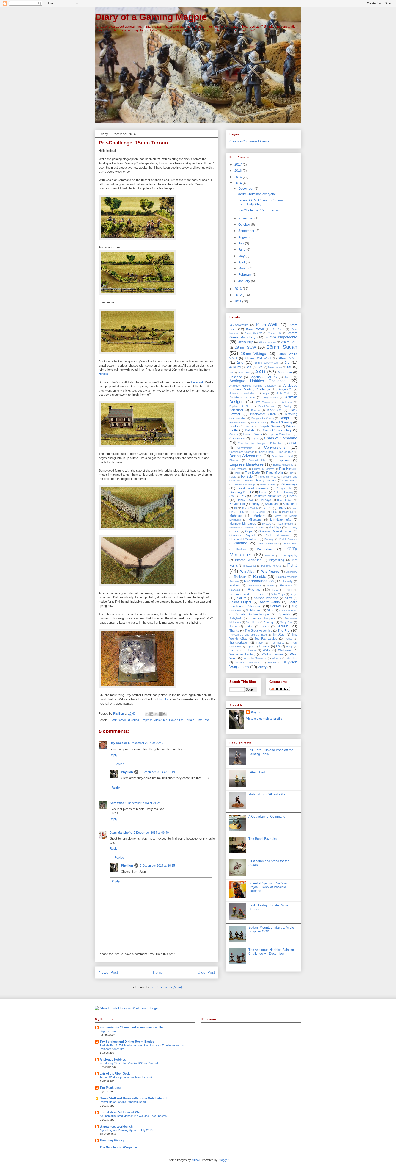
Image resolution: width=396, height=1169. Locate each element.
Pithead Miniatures (248, 560)
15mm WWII (117, 720)
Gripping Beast (240, 492)
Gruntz (263, 492)
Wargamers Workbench (116, 1126)
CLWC (293, 443)
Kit (235, 508)
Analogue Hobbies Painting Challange (252, 385)
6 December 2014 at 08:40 (151, 832)
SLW (270, 610)
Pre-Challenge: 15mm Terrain (258, 210)
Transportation (238, 642)
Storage (269, 622)
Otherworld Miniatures (243, 539)
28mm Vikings (253, 353)
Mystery (266, 523)
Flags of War (274, 472)
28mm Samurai (267, 342)
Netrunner (235, 527)
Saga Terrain (108, 1031)
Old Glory (291, 527)
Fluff (291, 472)
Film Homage (288, 468)
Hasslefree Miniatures (266, 496)
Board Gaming (281, 422)
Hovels (103, 374)
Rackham (240, 576)
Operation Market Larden (275, 531)
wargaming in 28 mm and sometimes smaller (132, 1027)
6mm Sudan (275, 367)
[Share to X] (156, 714)
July (241, 243)
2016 (238, 170)
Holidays (265, 500)
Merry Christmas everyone (256, 194)
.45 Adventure (238, 325)
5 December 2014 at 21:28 (142, 803)
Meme (278, 515)
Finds (237, 472)
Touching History (112, 1140)
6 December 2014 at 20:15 (157, 865)
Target (233, 626)
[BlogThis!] (151, 714)
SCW (288, 598)
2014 (238, 183)
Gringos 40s (284, 488)
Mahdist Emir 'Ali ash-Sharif (268, 794)
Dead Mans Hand (282, 456)
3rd (287, 362)
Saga (293, 594)
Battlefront (236, 410)
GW (231, 496)
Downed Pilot (257, 460)
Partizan (241, 549)
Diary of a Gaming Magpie (151, 17)
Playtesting (276, 560)
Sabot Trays (278, 594)
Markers (259, 515)
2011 (238, 301)
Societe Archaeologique (252, 614)
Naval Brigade (285, 523)
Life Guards (257, 512)
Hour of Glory (285, 500)
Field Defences (238, 468)
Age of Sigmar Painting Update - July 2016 (126, 1130)
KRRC (267, 508)
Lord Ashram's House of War (120, 1112)
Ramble (259, 576)
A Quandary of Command (266, 816)
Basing (288, 406)
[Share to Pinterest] (164, 714)
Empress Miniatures (154, 720)
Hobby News (245, 500)
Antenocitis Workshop (242, 393)
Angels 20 (286, 389)
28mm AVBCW (253, 333)
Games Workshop (244, 484)
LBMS (282, 508)
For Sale (247, 476)
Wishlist (292, 658)
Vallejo (289, 646)
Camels (233, 434)
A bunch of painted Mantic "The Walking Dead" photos (133, 1116)
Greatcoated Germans (253, 488)
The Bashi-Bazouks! (263, 838)
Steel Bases (252, 622)
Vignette (251, 650)
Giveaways (289, 484)
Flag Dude (252, 472)
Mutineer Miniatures (242, 523)
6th (289, 367)
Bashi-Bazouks (266, 406)
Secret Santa (270, 602)
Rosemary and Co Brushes (247, 594)
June (242, 249)
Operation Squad (242, 535)
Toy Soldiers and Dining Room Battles (127, 1041)
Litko (274, 512)
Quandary (291, 571)
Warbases (285, 650)
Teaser (264, 626)
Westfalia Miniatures (255, 658)
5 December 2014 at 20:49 (145, 743)
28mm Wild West (258, 358)
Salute (241, 598)
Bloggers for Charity (262, 418)
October (244, 224)
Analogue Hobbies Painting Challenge (263, 387)
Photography (288, 555)
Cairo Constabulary (277, 430)
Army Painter (270, 397)
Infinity (255, 504)
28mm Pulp (245, 342)
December (246, 188)
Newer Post (108, 972)
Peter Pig (270, 555)
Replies (119, 764)
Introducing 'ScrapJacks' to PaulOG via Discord (129, 1063)
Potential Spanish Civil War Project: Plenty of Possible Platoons (267, 887)
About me (285, 372)
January (244, 281)
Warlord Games (272, 654)
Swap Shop (286, 622)
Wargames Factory (242, 654)
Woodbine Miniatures (247, 662)
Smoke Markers (288, 610)
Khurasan (271, 504)
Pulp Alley (247, 571)
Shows (276, 606)
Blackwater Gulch (263, 414)
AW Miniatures (264, 402)
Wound (272, 662)
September (246, 230)
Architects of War (242, 397)
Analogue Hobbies (113, 1059)
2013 (238, 288)
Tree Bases (277, 642)
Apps (266, 393)
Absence (235, 377)
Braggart (249, 426)
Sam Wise (117, 803)
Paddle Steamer (288, 539)
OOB (236, 531)
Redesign (288, 581)
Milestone (255, 519)
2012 (238, 295)
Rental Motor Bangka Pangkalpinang (123, 1102)
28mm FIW (275, 333)
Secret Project (240, 602)
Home (158, 972)
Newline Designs (254, 527)
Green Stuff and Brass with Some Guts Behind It (134, 1098)
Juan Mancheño (121, 832)
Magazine (287, 512)
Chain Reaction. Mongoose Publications (260, 443)
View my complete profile (264, 718)
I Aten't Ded (256, 772)
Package (269, 539)
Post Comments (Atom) (166, 987)
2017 (238, 164)
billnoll (196, 1160)
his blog (164, 699)
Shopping (255, 606)
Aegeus (255, 377)
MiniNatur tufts (280, 519)
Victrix (233, 650)
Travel (259, 642)
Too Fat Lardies (266, 638)
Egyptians (282, 460)
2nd (240, 362)
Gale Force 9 (289, 480)
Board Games (258, 422)
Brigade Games (269, 426)
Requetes (286, 585)
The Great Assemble (258, 630)
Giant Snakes (268, 484)
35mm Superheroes (266, 362)
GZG (242, 496)
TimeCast (202, 720)
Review (254, 589)
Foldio (232, 476)
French (248, 480)
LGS (241, 512)
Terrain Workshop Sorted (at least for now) (126, 1077)
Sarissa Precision (266, 598)
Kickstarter (290, 504)
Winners (276, 658)
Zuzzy (262, 667)
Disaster (234, 460)
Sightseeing (253, 610)
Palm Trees (290, 543)
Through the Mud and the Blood (248, 634)
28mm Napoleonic (281, 337)
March (243, 268)
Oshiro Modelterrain (278, 535)
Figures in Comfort (263, 468)
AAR (260, 372)
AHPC (272, 377)
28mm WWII (287, 358)
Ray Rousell (118, 743)
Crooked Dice (285, 451)
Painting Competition (268, 543)
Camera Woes (252, 434)
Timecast (197, 382)
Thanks (234, 630)
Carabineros (237, 438)
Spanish (284, 614)
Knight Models (250, 508)
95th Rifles (244, 372)
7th (231, 372)
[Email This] (147, 714)
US (278, 646)
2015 (238, 177)
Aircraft (288, 377)
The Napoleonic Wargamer (118, 1147)
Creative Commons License (249, 141)
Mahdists (235, 515)
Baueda (255, 410)
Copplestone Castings (241, 451)
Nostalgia (275, 527)
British (249, 430)
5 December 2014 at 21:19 (157, 772)
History (292, 496)
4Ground (133, 720)
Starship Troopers (262, 618)
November (246, 218)
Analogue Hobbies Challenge (257, 381)
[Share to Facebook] (160, 714)
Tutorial (264, 646)
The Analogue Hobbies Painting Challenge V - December (271, 951)
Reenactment (253, 585)
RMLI (289, 590)
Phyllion (127, 772)
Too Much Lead (110, 1087)
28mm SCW (245, 347)
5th (260, 367)
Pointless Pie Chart (272, 565)
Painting (240, 543)
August (243, 237)
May (241, 256)
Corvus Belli (266, 451)
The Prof (284, 630)
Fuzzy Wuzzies (266, 480)
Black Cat (274, 410)
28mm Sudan (282, 347)
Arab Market (284, 393)
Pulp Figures (270, 571)
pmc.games (249, 565)
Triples (250, 646)
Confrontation (244, 447)
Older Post (206, 972)
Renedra (270, 585)
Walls (266, 650)
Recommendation (259, 581)
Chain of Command (280, 438)
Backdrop (286, 402)
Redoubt (234, 585)
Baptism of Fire (239, 406)
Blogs (284, 418)
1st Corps (279, 329)
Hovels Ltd (176, 720)
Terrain (189, 720)
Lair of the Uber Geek (115, 1073)
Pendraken (265, 549)
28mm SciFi (289, 342)
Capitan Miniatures (280, 434)
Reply (113, 755)
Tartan (249, 626)
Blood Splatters (237, 422)
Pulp (292, 565)
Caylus (255, 438)
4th (249, 367)
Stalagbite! (235, 618)
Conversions (275, 447)
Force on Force (267, 476)
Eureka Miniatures (283, 464)
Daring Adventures (245, 456)
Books (233, 426)
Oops (248, 531)
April (242, 262)
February (245, 274)
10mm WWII (266, 325)
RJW (275, 590)
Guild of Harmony (283, 492)
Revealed (234, 590)
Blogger (223, 1160)
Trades (288, 638)
